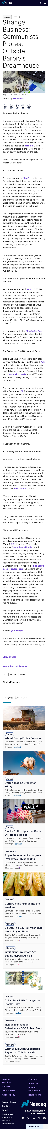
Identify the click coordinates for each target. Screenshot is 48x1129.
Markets (7, 17)
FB (22, 391)
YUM (42, 362)
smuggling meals (17, 374)
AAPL (29, 289)
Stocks (22, 674)
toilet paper (20, 488)
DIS (12, 544)
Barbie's (29, 145)
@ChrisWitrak (17, 630)
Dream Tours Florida (22, 547)
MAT (26, 178)
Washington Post (33, 331)
